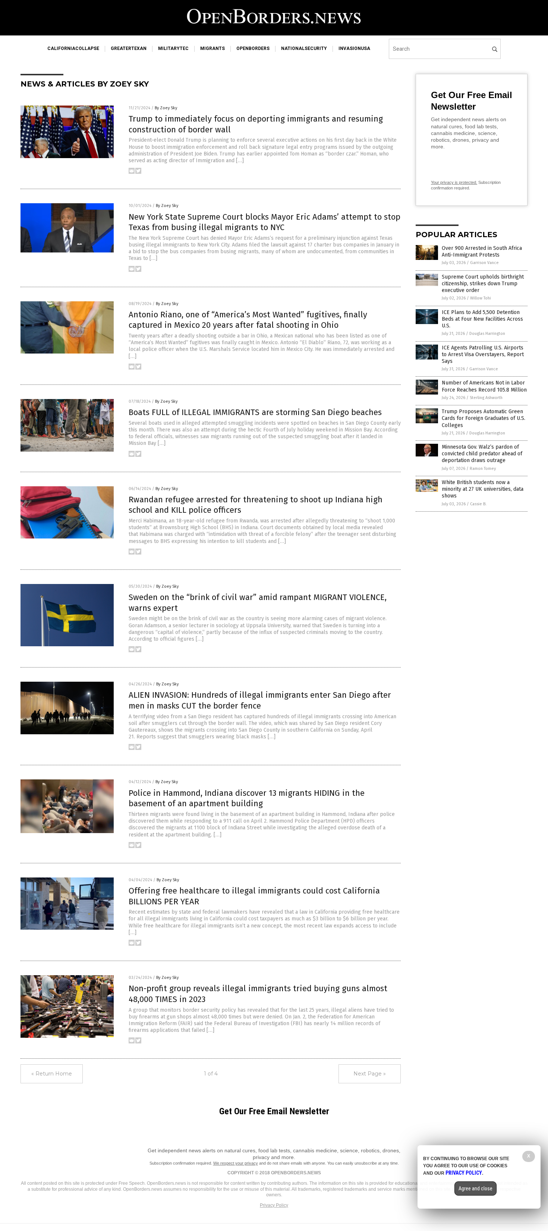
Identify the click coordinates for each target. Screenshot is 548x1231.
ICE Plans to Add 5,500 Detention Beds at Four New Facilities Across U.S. (482, 319)
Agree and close (475, 1188)
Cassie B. (478, 504)
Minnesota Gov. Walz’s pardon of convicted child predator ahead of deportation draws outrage (482, 454)
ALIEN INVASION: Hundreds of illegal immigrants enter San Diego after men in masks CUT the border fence (260, 700)
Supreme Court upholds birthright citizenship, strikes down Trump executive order (483, 283)
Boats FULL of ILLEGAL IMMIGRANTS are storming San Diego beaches (255, 412)
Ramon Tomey (483, 468)
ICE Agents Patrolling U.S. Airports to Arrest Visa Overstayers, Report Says (483, 354)
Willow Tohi (480, 298)
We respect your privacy (235, 1163)
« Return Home (51, 1073)
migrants (212, 48)
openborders (253, 48)
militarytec (173, 48)
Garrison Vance (484, 262)
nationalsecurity (304, 48)
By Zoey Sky (166, 108)
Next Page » (369, 1073)
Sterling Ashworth (486, 397)
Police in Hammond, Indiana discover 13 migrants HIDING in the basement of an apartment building (247, 798)
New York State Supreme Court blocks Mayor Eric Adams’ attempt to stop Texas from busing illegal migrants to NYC (264, 222)
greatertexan (129, 48)
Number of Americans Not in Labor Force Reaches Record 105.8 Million (484, 386)
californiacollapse (73, 48)
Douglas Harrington (487, 333)
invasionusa (354, 48)
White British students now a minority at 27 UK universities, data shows (482, 489)
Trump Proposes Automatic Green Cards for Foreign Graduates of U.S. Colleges (483, 418)
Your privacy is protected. (454, 182)
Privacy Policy (274, 1205)
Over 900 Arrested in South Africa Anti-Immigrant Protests (482, 251)
